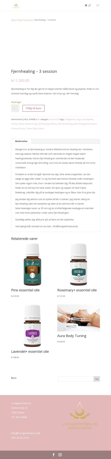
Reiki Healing (79, 124)
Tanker (29, 128)
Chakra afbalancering (27, 124)
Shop (20, 19)
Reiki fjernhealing (65, 124)
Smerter (14, 128)
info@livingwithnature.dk (25, 433)
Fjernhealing (43, 124)
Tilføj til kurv (33, 108)
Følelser (53, 124)
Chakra (14, 124)
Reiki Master (91, 124)
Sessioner (28, 19)
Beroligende (88, 119)
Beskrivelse (21, 141)
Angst (78, 119)
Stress (22, 128)
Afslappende (70, 119)
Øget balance (39, 128)
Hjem (13, 19)
